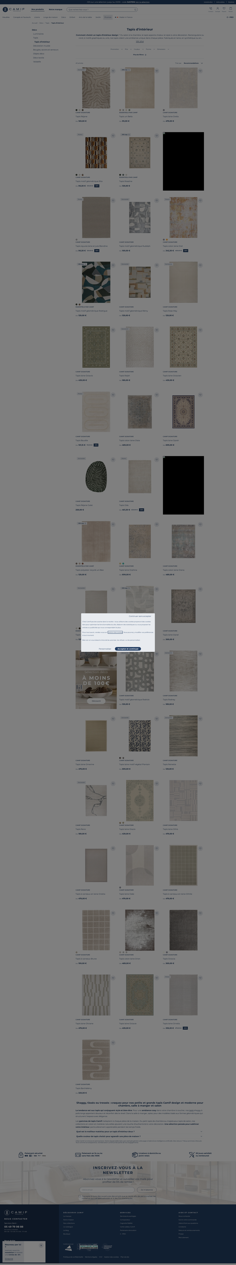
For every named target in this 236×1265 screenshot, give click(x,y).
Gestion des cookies (115, 632)
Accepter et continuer (128, 649)
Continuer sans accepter (140, 616)
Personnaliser (105, 649)
